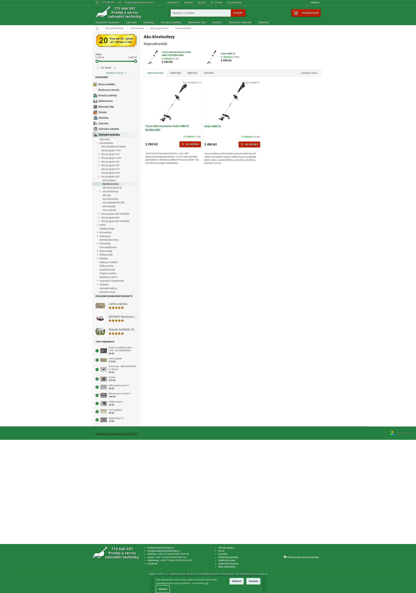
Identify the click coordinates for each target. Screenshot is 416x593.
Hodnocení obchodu (228, 563)
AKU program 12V (110, 154)
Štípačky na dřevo (109, 277)
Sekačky (104, 258)
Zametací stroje (107, 292)
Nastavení (163, 589)
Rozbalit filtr (114, 73)
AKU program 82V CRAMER (115, 221)
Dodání (188, 2)
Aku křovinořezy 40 (112, 187)
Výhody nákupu (226, 547)
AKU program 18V (110, 161)
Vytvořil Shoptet (405, 433)
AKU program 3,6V (110, 173)
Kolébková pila (107, 228)
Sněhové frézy (107, 266)
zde (206, 583)
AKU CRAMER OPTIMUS (113, 146)
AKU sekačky (109, 206)
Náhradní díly (106, 106)
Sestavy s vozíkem (109, 262)
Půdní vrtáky (106, 251)
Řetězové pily (106, 254)
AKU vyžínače (109, 210)
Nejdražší (192, 73)
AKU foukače (109, 180)
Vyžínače (104, 284)
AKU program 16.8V (111, 158)
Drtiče (102, 225)
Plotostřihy (105, 243)
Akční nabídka (106, 84)
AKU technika (106, 143)
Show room (234, 2)
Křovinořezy (106, 232)
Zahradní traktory (108, 288)
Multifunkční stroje (109, 240)
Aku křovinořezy (110, 184)
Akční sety (105, 139)
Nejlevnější (175, 73)
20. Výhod (217, 2)
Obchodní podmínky (228, 557)
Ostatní (102, 112)
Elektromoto (105, 101)
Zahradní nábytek (108, 129)
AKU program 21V (110, 169)
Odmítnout (236, 581)
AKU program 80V (110, 217)
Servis (202, 2)
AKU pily (106, 195)
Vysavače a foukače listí (112, 281)
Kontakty (173, 2)
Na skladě (108, 67)
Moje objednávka (226, 566)
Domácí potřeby (107, 95)
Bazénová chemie (108, 89)
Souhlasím (253, 581)
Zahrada (103, 123)
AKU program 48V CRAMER (115, 214)
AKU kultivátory (110, 191)
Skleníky (103, 117)
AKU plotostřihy (110, 199)
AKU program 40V (110, 176)
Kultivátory (105, 236)
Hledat (238, 13)
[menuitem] (107, 22)
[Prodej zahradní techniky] (116, 552)
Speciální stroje (107, 269)
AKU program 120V (111, 150)
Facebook (152, 563)
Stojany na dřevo (108, 273)
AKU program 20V (110, 165)
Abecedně (209, 73)
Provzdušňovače (108, 247)
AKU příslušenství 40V (113, 202)
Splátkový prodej (226, 560)
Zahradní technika (109, 134)
